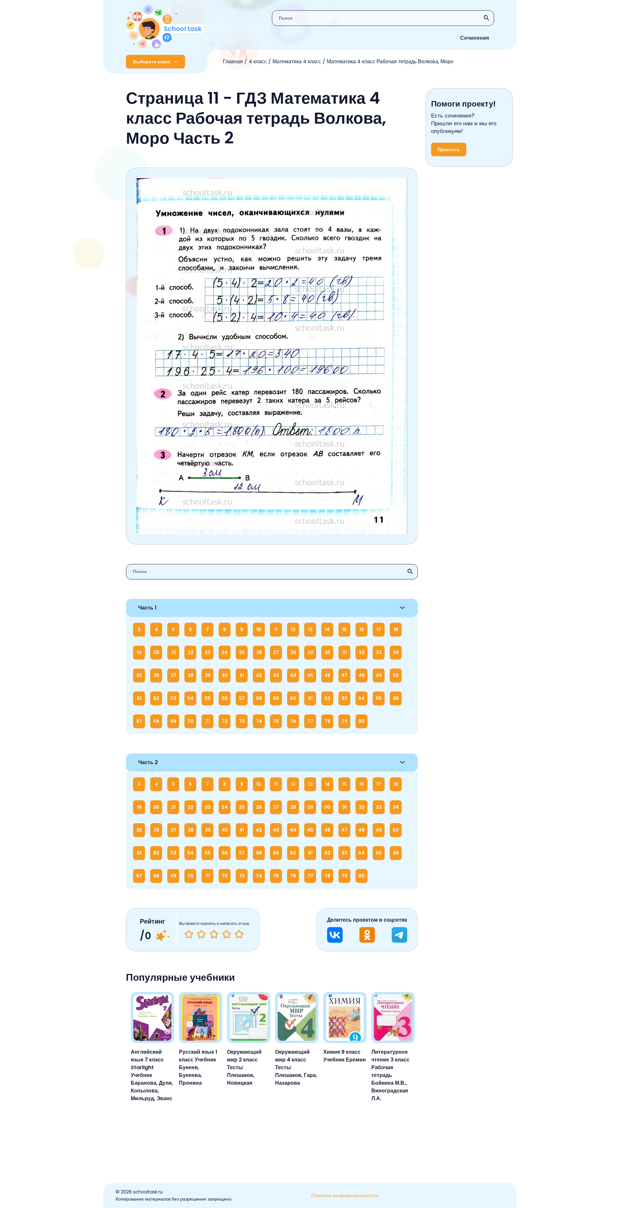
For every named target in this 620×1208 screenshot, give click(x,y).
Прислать (449, 149)
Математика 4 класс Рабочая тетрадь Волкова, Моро (390, 61)
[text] (239, 934)
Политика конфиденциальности (344, 1195)
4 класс (258, 61)
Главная (233, 61)
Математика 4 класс (297, 61)
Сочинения (474, 38)
